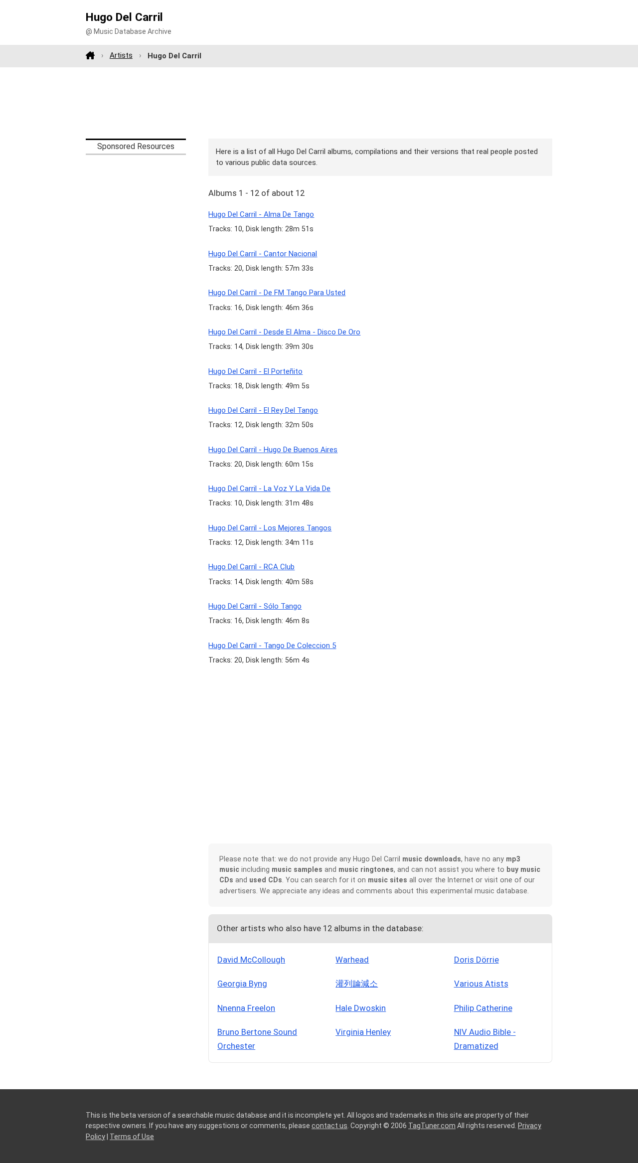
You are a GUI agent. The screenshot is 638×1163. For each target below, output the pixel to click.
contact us (329, 1126)
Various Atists (481, 984)
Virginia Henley (363, 1032)
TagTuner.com (432, 1126)
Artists (121, 55)
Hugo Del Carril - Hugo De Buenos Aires (272, 449)
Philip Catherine (483, 1008)
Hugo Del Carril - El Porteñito (255, 371)
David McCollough (251, 960)
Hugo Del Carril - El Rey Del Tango (263, 410)
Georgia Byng (242, 984)
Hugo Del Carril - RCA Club (251, 566)
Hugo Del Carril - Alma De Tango (261, 214)
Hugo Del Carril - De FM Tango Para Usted (276, 292)
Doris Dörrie (476, 960)
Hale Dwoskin (360, 1008)
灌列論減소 (356, 984)
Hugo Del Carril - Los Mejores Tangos (269, 527)
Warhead (352, 960)
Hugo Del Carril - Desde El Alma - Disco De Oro (284, 332)
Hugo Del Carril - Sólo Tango (255, 606)
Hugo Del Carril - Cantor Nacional (262, 253)
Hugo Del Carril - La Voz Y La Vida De (269, 488)
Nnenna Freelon (246, 1008)
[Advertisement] (319, 102)
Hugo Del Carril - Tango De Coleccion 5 (272, 645)
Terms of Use (132, 1137)
